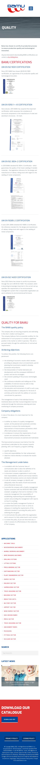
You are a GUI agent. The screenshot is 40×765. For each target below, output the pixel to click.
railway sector (10, 583)
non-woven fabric (11, 615)
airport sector (10, 607)
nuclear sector (10, 639)
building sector (10, 595)
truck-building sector (12, 591)
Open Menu (31, 8)
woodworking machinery (13, 547)
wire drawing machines (13, 555)
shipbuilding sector (11, 587)
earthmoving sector (12, 571)
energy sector (9, 579)
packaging (8, 631)
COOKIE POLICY (28, 738)
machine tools (9, 543)
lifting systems (10, 563)
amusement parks (10, 627)
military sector (10, 603)
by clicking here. (13, 57)
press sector (9, 619)
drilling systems (10, 559)
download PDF (9, 719)
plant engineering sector (13, 575)
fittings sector (10, 635)
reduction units (10, 599)
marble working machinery (14, 551)
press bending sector (12, 567)
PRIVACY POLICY (12, 738)
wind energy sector (11, 611)
